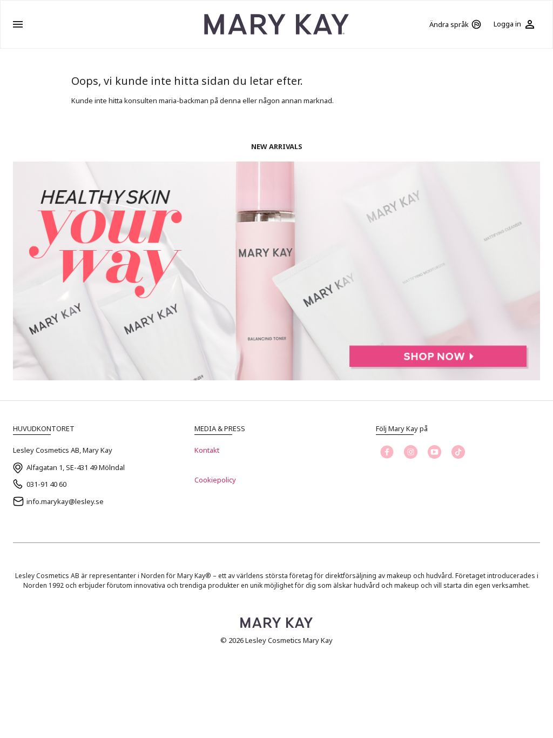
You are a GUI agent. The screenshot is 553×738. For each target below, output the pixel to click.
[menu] (18, 24)
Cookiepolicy (215, 480)
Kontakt (206, 450)
